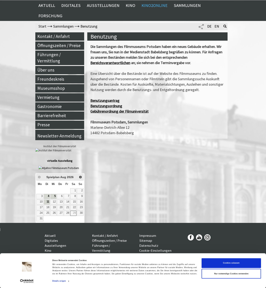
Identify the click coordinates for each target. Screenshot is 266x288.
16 (81, 201)
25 (47, 212)
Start (42, 26)
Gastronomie (49, 106)
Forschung (50, 15)
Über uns (45, 70)
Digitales (71, 5)
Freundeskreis (50, 79)
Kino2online (154, 5)
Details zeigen (59, 281)
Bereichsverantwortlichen (110, 62)
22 (74, 207)
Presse (43, 125)
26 (54, 212)
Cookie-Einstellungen (155, 250)
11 (48, 201)
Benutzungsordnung (106, 105)
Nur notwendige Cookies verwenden (231, 274)
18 (47, 207)
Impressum (147, 235)
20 (61, 207)
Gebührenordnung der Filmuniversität (119, 111)
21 (67, 207)
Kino (130, 5)
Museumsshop (51, 88)
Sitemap (145, 240)
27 (61, 212)
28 (67, 212)
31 (41, 218)
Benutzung (88, 26)
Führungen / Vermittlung (49, 58)
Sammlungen (187, 5)
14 (67, 201)
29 (74, 212)
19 (54, 207)
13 (61, 201)
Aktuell (46, 5)
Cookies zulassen (231, 263)
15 (74, 201)
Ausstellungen (103, 5)
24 (41, 212)
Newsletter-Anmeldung (59, 136)
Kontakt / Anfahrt (53, 36)
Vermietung (48, 97)
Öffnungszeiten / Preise (59, 45)
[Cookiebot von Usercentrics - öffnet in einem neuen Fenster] (27, 281)
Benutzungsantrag (104, 100)
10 (41, 201)
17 (41, 207)
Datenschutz (148, 245)
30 (81, 212)
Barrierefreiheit (51, 115)
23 (81, 207)
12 (54, 201)
